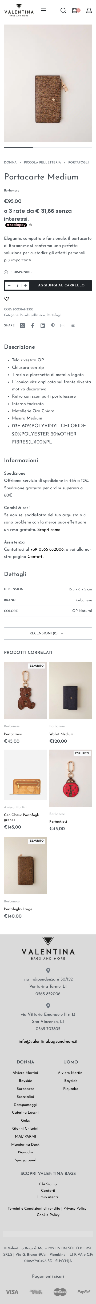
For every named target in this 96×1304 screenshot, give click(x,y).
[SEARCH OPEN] (63, 10)
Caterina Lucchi (25, 1113)
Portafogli (78, 162)
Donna (10, 162)
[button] (48, 633)
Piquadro (25, 1152)
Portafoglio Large (18, 909)
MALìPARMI (25, 1137)
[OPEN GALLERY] (48, 83)
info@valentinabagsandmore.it (48, 1041)
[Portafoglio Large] (25, 865)
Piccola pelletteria (42, 162)
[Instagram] (24, 1058)
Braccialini (25, 1097)
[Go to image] (18, 147)
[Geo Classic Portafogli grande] (25, 775)
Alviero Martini (15, 807)
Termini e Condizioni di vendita (34, 1209)
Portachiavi (13, 734)
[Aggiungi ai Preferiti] (6, 299)
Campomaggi (25, 1105)
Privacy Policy (74, 1209)
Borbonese (11, 726)
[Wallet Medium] (70, 690)
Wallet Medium (61, 734)
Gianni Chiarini (25, 1129)
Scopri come (48, 530)
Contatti (35, 557)
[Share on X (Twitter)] (22, 325)
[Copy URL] (73, 325)
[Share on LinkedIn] (42, 325)
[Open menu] (43, 10)
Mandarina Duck (25, 1145)
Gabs (25, 1121)
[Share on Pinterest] (52, 325)
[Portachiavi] (25, 690)
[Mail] (63, 325)
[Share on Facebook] (32, 325)
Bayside (25, 1081)
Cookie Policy (48, 1215)
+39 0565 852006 (47, 549)
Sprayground (25, 1160)
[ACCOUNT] (89, 10)
